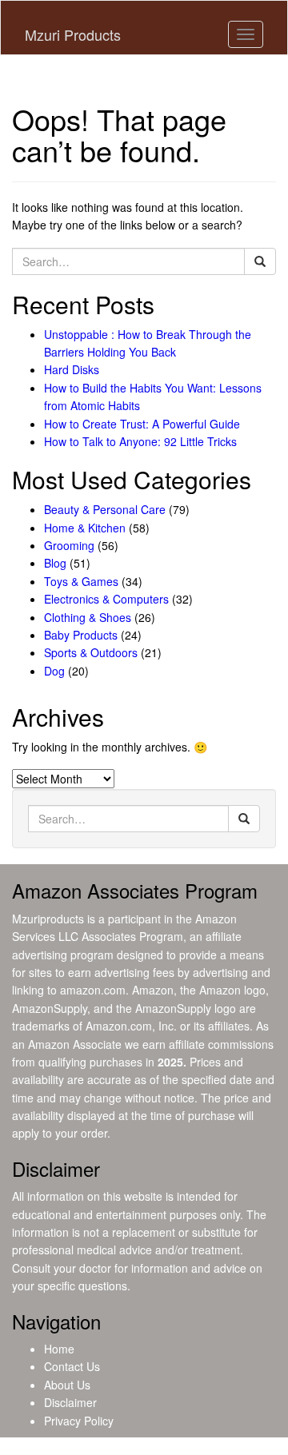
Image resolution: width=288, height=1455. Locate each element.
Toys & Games (81, 581)
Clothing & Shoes (87, 617)
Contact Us (72, 1366)
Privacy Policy (79, 1421)
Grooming (69, 545)
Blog (55, 563)
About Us (67, 1385)
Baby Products (81, 635)
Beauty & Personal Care (105, 509)
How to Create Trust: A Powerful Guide (142, 424)
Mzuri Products (73, 34)
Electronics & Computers (106, 599)
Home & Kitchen (85, 528)
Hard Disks (71, 369)
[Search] (260, 261)
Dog (54, 671)
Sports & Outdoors (91, 652)
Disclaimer (70, 1402)
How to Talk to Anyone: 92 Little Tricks (140, 441)
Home (59, 1349)
